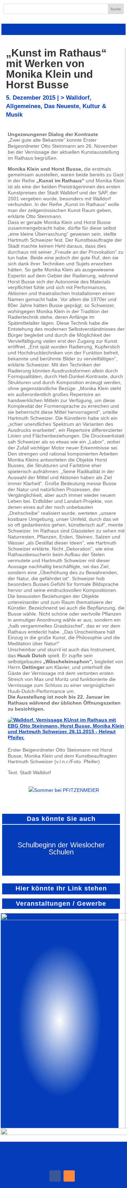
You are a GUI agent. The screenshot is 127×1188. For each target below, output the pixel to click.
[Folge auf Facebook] (55, 1176)
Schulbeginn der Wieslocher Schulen (61, 848)
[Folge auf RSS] (69, 1176)
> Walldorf (75, 97)
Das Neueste (61, 106)
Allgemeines (23, 106)
